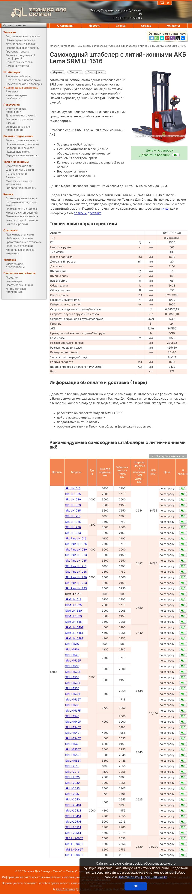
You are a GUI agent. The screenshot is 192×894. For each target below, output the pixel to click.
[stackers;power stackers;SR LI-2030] (183, 783)
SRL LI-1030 (73, 499)
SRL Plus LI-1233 (76, 582)
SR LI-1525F (73, 660)
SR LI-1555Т (73, 760)
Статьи (121, 25)
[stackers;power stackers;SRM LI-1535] (183, 622)
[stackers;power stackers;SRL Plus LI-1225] (183, 572)
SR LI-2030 (72, 782)
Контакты (173, 25)
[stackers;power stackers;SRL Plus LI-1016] (183, 538)
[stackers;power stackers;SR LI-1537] (183, 705)
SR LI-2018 (72, 771)
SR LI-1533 (72, 677)
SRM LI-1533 (73, 616)
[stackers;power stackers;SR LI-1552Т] (183, 755)
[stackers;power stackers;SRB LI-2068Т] (183, 855)
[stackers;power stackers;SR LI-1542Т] (183, 733)
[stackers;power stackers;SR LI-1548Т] (183, 744)
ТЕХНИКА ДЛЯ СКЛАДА (48, 12)
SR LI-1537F (73, 710)
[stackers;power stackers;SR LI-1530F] (183, 672)
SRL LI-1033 (73, 505)
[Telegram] (151, 38)
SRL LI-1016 (72, 488)
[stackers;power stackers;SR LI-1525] (183, 655)
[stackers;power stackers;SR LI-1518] (183, 649)
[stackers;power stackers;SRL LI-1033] (183, 505)
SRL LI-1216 (72, 516)
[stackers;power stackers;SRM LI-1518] (183, 599)
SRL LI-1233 (73, 532)
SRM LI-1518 (73, 599)
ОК (136, 886)
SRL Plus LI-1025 (76, 543)
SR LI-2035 (72, 788)
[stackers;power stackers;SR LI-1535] (183, 688)
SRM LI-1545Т (74, 632)
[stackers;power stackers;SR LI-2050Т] (183, 822)
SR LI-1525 (72, 655)
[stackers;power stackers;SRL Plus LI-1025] (183, 544)
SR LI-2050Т (73, 821)
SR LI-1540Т (73, 727)
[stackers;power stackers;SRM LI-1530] (183, 611)
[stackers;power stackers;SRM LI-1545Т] (183, 633)
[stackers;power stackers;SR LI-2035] (183, 788)
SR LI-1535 (72, 688)
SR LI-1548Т (73, 744)
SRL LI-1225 (73, 521)
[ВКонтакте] (183, 38)
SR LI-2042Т (73, 810)
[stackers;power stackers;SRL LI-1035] (183, 510)
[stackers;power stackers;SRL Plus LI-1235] (183, 588)
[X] (178, 38)
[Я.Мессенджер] (162, 38)
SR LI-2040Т (73, 805)
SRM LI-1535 (73, 621)
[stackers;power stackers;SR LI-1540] (183, 716)
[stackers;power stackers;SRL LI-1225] (183, 522)
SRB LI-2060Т (74, 838)
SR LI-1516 (72, 643)
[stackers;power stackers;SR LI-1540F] (183, 722)
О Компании (65, 25)
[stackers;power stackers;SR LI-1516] (183, 644)
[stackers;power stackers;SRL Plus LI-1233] (183, 583)
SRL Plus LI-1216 (75, 566)
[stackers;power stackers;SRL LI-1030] (183, 499)
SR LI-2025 (72, 777)
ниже (165, 208)
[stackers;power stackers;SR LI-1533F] (183, 683)
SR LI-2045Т (73, 816)
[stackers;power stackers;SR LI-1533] (183, 677)
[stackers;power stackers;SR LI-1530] (183, 666)
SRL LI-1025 (73, 494)
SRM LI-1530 (73, 610)
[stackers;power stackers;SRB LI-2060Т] (183, 838)
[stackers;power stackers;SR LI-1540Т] (183, 727)
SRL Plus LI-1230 (76, 577)
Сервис (146, 25)
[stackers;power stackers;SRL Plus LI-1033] (183, 555)
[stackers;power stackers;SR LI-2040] (183, 799)
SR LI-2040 (72, 799)
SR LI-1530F (73, 671)
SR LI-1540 (72, 716)
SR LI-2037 (72, 793)
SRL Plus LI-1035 (76, 560)
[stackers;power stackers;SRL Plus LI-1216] (183, 566)
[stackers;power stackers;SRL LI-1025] (183, 494)
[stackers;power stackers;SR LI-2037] (183, 794)
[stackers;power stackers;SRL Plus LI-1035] (183, 560)
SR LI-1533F (73, 682)
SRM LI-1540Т (74, 627)
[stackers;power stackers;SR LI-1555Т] (183, 761)
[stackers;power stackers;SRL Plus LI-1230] (183, 577)
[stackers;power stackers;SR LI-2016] (183, 766)
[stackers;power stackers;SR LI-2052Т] (183, 827)
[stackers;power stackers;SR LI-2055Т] (183, 833)
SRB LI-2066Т (74, 849)
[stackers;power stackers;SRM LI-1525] (183, 605)
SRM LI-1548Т (74, 638)
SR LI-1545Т (73, 738)
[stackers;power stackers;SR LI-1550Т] (183, 749)
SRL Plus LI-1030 (76, 549)
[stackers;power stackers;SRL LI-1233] (183, 533)
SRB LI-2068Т (74, 854)
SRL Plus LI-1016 (75, 538)
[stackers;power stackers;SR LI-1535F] (183, 694)
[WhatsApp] (156, 38)
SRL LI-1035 (73, 510)
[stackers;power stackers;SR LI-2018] (183, 772)
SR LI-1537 (72, 704)
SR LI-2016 (72, 766)
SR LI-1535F (73, 693)
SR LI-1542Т (73, 732)
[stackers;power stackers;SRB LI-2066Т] (183, 849)
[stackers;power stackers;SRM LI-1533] (183, 616)
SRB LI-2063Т (74, 843)
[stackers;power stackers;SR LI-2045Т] (183, 816)
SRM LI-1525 (73, 605)
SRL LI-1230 (73, 527)
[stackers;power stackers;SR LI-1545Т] (183, 738)
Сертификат (96, 72)
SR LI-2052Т (73, 827)
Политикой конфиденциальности (142, 877)
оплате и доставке (87, 213)
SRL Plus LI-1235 (76, 588)
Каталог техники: (14, 25)
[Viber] (172, 38)
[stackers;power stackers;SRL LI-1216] (183, 516)
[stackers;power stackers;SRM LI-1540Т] (183, 627)
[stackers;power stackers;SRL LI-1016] (183, 488)
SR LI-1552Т (73, 755)
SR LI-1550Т (73, 749)
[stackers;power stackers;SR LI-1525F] (183, 660)
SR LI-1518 (72, 649)
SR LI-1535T (73, 699)
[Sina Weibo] (167, 38)
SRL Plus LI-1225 (76, 571)
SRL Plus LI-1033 (76, 554)
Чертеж (58, 72)
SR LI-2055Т (73, 832)
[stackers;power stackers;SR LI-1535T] (183, 699)
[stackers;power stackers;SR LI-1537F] (183, 710)
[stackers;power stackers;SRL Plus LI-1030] (183, 549)
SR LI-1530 (72, 666)
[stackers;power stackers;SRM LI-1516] (176, 155)
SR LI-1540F (73, 721)
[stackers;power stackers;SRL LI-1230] (183, 527)
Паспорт (75, 72)
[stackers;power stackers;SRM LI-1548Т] (183, 638)
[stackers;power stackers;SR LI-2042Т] (183, 810)
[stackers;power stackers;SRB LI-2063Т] (183, 844)
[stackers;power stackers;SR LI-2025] (183, 777)
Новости (94, 25)
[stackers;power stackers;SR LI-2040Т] (183, 805)
